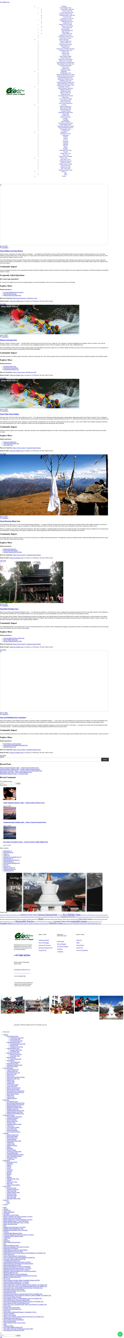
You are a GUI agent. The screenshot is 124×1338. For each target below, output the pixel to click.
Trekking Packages (12, 1098)
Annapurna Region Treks (13, 1042)
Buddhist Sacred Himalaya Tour (15, 1113)
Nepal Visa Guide (11, 1191)
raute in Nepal (104, 919)
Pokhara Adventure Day (8, 340)
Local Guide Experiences (13, 1131)
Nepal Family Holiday (13, 1084)
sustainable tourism (79, 921)
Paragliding (10, 1148)
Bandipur (9, 1177)
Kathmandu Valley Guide (13, 1198)
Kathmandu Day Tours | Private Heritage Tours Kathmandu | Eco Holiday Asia (24, 1253)
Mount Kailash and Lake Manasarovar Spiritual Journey (18, 1263)
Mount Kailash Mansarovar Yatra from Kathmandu (16, 1266)
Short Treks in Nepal (12, 1066)
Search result (6, 1310)
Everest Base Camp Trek (16, 1037)
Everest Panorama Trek (16, 1040)
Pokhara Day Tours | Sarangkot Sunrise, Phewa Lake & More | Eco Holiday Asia (25, 1304)
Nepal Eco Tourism (66, 919)
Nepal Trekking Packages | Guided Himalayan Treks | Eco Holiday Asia (22, 1298)
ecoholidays (5, 247)
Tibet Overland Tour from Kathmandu (13, 1319)
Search (2, 757)
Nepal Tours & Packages (19, 298)
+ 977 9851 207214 (22, 955)
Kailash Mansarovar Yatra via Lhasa (13, 1251)
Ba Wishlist (6, 1213)
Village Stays (10, 1125)
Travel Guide (6, 1186)
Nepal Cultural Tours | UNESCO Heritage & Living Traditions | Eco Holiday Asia (25, 1285)
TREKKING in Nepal (56, 923)
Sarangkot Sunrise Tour (9, 366)
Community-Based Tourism (33, 448)
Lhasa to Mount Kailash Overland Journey (14, 1256)
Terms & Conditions (8, 1313)
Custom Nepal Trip (12, 1086)
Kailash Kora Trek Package (10, 1248)
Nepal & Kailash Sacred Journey (15, 1104)
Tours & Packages (8, 1068)
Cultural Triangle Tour (13, 1069)
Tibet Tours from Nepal (13, 1089)
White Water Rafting (12, 1136)
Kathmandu (10, 1163)
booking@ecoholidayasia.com (22, 969)
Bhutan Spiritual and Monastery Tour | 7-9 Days (16, 1222)
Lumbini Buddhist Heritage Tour (15, 1110)
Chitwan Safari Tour (12, 1071)
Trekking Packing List (13, 1189)
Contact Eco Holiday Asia (16, 301)
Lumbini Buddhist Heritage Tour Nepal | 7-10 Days (17, 1262)
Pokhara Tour (10, 1080)
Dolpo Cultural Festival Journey (11, 1242)
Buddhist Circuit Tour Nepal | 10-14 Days (14, 1227)
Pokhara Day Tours (12, 1182)
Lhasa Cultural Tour (8, 1254)
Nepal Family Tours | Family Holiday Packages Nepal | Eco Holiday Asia (23, 1288)
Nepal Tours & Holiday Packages (16, 1077)
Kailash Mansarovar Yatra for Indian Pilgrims (15, 1250)
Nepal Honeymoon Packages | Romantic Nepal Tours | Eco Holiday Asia (22, 1294)
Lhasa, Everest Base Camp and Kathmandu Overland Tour (19, 1257)
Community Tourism (8, 1115)
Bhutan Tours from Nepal (13, 1088)
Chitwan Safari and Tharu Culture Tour (13, 638)
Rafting (9, 1147)
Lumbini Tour (10, 1083)
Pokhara (9, 1165)
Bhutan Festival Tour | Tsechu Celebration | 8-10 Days (17, 1219)
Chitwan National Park (47, 914)
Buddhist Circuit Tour (12, 1109)
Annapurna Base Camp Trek (17, 1044)
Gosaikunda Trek (14, 1051)
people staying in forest (96, 919)
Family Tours (10, 1095)
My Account (6, 1278)
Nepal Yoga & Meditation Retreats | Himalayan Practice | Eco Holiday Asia (23, 1301)
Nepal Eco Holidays (58, 919)
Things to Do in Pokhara (13, 1185)
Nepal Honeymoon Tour (9, 294)
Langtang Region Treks (13, 1048)
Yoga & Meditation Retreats (14, 1156)
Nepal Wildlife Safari (12, 1153)
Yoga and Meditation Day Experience (13, 292)
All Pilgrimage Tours (12, 1101)
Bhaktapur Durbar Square (29, 915)
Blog (4, 1225)
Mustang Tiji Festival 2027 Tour (11, 1277)
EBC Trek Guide (11, 1197)
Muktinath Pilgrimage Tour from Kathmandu (15, 1274)
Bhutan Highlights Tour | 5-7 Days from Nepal (15, 1221)
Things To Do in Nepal (19, 372)
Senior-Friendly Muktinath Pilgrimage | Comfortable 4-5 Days (19, 1312)
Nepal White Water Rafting (10, 368)
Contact (5, 1204)
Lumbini (9, 1180)
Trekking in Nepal (8, 1325)
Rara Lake (9, 1183)
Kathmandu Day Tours (13, 1179)
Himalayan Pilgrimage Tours (11, 1245)
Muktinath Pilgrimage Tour (14, 1106)
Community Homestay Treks (14, 1065)
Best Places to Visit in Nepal (10, 1215)
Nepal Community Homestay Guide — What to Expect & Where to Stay (19, 767)
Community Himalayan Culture (15, 1154)
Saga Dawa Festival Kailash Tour (12, 1309)
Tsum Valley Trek (15, 1056)
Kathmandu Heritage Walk (14, 1141)
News (8, 1203)
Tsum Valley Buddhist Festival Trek (12, 1327)
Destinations (6, 1160)
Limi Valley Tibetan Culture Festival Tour (14, 1259)
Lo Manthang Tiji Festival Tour (11, 1260)
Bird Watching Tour (12, 1138)
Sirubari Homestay (12, 1119)
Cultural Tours (10, 1097)
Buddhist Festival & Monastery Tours (13, 1228)
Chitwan (9, 1166)
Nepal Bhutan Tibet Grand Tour (15, 1092)
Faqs (8, 1201)
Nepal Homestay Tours (9, 1292)
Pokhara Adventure (12, 1145)
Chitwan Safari (11, 1081)
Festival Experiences (12, 1130)
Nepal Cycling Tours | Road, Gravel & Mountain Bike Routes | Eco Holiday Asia (25, 1286)
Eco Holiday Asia (4, 2)
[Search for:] (8, 783)
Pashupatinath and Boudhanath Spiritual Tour (15, 745)
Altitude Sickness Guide (13, 1192)
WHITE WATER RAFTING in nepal (94, 923)
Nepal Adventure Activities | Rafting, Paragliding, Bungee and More (21, 1280)
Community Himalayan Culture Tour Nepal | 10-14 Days (18, 1234)
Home (5, 1207)
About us (5, 1209)
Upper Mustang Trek (15, 1059)
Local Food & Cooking (13, 1127)
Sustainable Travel (6, 923)
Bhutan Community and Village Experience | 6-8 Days (17, 1216)
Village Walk (10, 1142)
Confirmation (6, 1237)
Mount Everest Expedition (11, 919)
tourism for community (28, 923)
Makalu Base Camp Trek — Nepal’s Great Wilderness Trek (16, 772)
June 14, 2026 (4, 246)
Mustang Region (11, 1057)
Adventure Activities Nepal (14, 1151)
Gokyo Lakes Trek (15, 1039)
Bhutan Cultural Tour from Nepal (12, 1218)
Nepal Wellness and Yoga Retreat (11, 251)
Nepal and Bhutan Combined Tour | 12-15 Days (16, 1281)
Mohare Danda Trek (12, 1121)
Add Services (7, 1210)
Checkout (6, 1231)
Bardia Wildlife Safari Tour (10, 639)
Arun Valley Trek (8, 445)
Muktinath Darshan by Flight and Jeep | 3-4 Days (16, 1269)
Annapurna (10, 1169)
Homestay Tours (11, 1122)
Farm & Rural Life (12, 1128)
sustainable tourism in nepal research (94, 921)
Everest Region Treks (12, 1036)
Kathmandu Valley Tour (13, 1078)
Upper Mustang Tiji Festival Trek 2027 (13, 1330)
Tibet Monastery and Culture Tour (12, 1318)
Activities (5, 1133)
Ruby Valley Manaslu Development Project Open (43, 921)
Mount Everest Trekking (21, 919)
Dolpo (8, 1175)
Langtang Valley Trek (16, 1050)
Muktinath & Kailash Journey (15, 1107)
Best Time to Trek (11, 1188)
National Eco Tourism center (32, 919)
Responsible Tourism (25, 921)
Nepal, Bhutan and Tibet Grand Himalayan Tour (16, 1303)
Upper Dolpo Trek (15, 1062)
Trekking (5, 1034)
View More (3, 304)
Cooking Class (11, 1144)
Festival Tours (10, 1075)
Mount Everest (3, 919)
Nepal (40, 919)
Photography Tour (11, 1074)
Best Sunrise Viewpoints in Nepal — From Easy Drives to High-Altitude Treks (21, 770)
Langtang (9, 1171)
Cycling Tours (10, 1159)
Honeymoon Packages (13, 1094)
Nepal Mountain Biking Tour (11, 369)
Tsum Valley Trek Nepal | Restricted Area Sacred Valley (18, 1328)
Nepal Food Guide (12, 1195)
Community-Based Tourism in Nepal (13, 1236)
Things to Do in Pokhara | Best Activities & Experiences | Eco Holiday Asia (23, 1316)
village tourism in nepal (67, 923)
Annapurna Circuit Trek (16, 1047)
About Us (6, 1200)
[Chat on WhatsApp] (120, 1334)
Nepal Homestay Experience (14, 1116)
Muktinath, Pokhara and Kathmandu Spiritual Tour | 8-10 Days (20, 1275)
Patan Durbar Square (85, 919)
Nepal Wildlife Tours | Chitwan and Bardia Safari (16, 1300)
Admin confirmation (8, 1212)
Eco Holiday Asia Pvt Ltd (30, 1025)
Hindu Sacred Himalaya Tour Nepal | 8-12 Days (16, 1247)
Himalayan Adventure (68, 917)
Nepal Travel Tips (11, 1194)
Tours (4, 1324)
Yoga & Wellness (11, 1150)
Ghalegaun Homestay (12, 1118)
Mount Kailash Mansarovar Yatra (15, 1103)
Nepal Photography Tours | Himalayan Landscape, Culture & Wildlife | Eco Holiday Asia (27, 1295)
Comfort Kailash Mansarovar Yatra (12, 1233)
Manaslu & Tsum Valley (13, 1053)
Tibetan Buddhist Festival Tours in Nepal (14, 1322)
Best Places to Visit (32, 298)
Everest (9, 1168)
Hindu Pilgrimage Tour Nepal (15, 1112)
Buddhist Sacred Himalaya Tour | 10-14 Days (15, 1230)
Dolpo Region (10, 1060)
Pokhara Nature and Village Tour (12, 295)
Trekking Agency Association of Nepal (40, 923)
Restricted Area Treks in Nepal (11, 1307)
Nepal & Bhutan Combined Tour (15, 1091)
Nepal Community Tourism (49, 919)
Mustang (9, 1172)
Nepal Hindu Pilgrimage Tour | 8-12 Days (14, 1291)
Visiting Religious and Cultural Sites (80, 923)
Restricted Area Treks (12, 1063)
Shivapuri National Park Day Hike (12, 552)
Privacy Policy (7, 1306)
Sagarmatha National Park (61, 921)
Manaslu (9, 1174)
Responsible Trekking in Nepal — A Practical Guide (14, 773)
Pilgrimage (6, 1100)
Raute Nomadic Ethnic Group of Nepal (7, 921)
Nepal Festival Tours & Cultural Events (13, 1289)
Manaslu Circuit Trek (15, 1054)
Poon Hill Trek (14, 1045)
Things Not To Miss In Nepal (17, 923)
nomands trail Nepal (74, 919)
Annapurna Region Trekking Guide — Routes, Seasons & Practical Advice (20, 769)
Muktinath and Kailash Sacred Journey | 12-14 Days (17, 1268)
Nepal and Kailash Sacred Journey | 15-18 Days (16, 1283)
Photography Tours (12, 1157)
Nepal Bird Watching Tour (9, 609)
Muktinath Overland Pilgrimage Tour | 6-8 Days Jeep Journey (19, 1271)
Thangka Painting (11, 1139)
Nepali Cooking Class (12, 1135)
